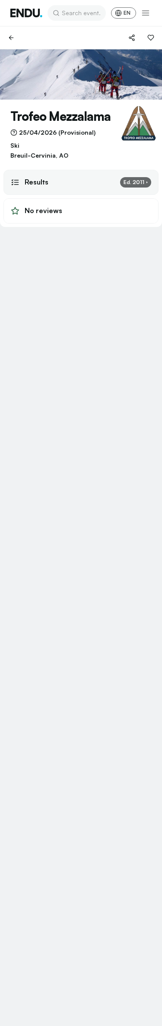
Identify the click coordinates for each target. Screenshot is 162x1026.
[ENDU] (26, 13)
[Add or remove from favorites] (151, 37)
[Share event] (132, 37)
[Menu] (146, 13)
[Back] (11, 37)
